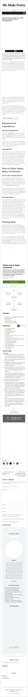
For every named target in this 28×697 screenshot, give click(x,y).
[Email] (10, 537)
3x (23, 325)
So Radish (12, 63)
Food (4, 468)
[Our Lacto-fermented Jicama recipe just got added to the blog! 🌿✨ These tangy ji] (18, 612)
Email (3, 508)
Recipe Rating (5, 486)
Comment (5, 489)
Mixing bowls (8, 319)
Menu (14, 10)
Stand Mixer (7, 317)
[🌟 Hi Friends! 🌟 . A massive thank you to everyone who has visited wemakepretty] (18, 640)
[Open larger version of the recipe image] (14, 254)
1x (18, 325)
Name (4, 504)
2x (21, 325)
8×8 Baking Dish (8, 318)
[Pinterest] (16, 537)
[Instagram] (18, 537)
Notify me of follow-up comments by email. (13, 519)
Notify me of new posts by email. (11, 521)
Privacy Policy (5, 678)
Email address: (5, 662)
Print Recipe (19, 51)
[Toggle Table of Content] (15, 118)
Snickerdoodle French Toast (12, 185)
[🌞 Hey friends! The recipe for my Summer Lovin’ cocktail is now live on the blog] (9, 621)
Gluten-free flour (11, 328)
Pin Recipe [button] (15, 285)
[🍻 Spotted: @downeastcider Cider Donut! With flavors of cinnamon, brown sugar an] (9, 612)
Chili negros (10, 335)
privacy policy (18, 58)
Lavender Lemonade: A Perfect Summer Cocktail (8, 473)
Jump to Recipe (10, 51)
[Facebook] (13, 537)
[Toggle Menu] (24, 13)
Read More (14, 581)
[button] (3, 277)
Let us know (13, 419)
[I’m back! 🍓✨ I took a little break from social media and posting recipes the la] (9, 630)
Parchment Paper (9, 322)
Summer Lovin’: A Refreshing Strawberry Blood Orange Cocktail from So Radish (13, 592)
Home (7, 689)
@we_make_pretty (6, 240)
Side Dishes (11, 468)
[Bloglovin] (11, 537)
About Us (4, 675)
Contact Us (4, 677)
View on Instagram (14, 647)
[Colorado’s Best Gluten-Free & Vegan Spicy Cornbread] (14, 46)
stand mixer (11, 133)
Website (4, 511)
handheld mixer (10, 136)
